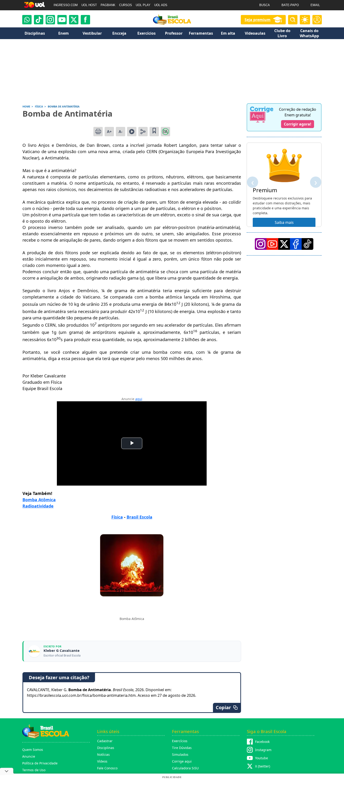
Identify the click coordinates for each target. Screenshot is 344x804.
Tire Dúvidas (182, 747)
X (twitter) (262, 766)
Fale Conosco (107, 768)
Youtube (261, 758)
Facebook (262, 741)
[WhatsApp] (27, 19)
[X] (73, 19)
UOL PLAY (143, 5)
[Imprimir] (98, 131)
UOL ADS (160, 5)
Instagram (263, 750)
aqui (138, 399)
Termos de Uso (33, 770)
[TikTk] (307, 244)
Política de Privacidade (40, 763)
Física (117, 517)
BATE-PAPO (290, 5)
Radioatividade (38, 506)
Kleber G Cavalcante (62, 650)
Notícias (103, 754)
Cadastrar (105, 741)
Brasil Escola (139, 517)
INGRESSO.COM (66, 5)
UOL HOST (89, 5)
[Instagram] (50, 19)
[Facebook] (296, 244)
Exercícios (179, 741)
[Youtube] (62, 19)
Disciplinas (105, 747)
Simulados (180, 754)
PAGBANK (108, 5)
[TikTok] (38, 19)
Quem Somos (32, 749)
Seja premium (258, 19)
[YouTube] (272, 244)
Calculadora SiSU (185, 768)
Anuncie (28, 756)
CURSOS (125, 5)
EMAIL (315, 5)
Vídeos (102, 761)
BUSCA (264, 5)
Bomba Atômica (39, 499)
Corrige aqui (182, 761)
